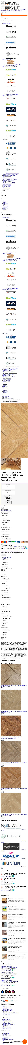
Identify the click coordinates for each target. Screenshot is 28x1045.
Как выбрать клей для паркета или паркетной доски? (17, 939)
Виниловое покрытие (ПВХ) (10, 66)
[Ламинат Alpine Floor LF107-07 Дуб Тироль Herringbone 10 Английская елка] (11, 684)
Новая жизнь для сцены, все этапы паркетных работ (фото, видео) (15, 947)
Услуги (5, 209)
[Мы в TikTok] (6, 993)
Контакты (5, 205)
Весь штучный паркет (11, 65)
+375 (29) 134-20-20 (5, 876)
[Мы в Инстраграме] (13, 993)
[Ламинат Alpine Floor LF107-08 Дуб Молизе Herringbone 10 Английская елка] (11, 710)
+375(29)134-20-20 (19, 548)
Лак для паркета (7, 184)
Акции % (5, 204)
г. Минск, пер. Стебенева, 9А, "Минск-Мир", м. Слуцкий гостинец (9, 981)
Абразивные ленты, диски (9, 175)
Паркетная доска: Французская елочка (16, 930)
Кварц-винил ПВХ (7, 1009)
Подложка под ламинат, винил (10, 174)
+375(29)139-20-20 (17, 546)
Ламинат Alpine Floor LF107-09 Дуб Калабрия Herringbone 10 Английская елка (11, 737)
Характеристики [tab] (7, 557)
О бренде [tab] (5, 559)
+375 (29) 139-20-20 (5, 884)
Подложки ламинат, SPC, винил (10, 1012)
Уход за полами (6, 186)
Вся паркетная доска (10, 58)
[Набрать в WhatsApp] (24, 546)
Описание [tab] (5, 558)
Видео (4, 1040)
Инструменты (6, 187)
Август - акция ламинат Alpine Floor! (15, 914)
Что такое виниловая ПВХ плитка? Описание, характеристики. (17, 955)
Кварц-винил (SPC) (7, 95)
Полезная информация (8, 1039)
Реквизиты (5, 1038)
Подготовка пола (7, 176)
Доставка (5, 208)
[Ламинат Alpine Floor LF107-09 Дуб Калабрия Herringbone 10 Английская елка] (11, 735)
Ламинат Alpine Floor (8, 398)
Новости (5, 203)
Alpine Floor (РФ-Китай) (6, 510)
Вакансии (5, 1043)
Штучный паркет (7, 59)
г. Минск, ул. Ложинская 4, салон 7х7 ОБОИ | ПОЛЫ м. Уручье (9, 973)
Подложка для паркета (8, 180)
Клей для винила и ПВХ (9, 182)
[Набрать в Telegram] (25, 546)
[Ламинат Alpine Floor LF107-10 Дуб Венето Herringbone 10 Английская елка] (11, 761)
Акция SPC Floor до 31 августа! (14, 906)
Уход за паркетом (7, 1028)
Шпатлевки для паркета (8, 177)
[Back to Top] (1, 961)
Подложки (5, 1025)
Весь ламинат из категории (12, 173)
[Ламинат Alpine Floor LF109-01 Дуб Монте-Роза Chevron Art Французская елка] (11, 813)
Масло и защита (7, 185)
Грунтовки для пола (8, 1022)
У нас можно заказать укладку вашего (10, 550)
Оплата (5, 207)
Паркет (5, 1008)
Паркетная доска (7, 23)
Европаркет (6, 396)
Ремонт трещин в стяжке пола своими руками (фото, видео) (17, 923)
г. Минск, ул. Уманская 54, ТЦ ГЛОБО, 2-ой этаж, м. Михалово (9, 967)
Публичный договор (8, 1042)
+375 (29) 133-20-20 (5, 890)
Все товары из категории (12, 94)
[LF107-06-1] (11, 469)
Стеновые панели (7, 1014)
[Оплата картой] (6, 1001)
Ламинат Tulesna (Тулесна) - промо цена (16, 898)
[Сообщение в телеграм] (13, 970)
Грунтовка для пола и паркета (10, 179)
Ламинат (5, 139)
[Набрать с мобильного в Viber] (23, 546)
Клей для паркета (7, 181)
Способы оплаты (7, 1035)
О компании (6, 1033)
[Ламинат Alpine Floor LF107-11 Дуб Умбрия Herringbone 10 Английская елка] (11, 787)
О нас (4, 202)
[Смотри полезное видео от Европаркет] (9, 993)
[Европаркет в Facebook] (2, 993)
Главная (5, 201)
